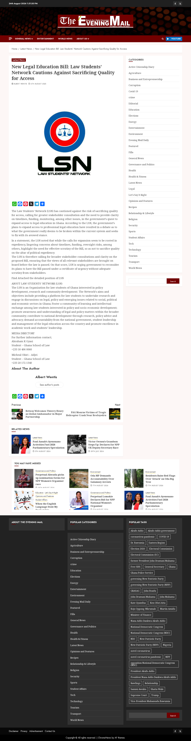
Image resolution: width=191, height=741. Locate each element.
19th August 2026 (46, 488)
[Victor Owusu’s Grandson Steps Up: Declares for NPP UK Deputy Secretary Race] (76, 444)
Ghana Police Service (142, 572)
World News (65, 38)
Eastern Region (157, 542)
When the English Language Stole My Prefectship (47, 507)
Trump (155, 695)
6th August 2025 (38, 84)
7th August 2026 (100, 486)
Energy (132, 121)
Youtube (176, 38)
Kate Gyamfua (138, 602)
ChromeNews (104, 737)
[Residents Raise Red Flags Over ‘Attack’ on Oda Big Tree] (133, 478)
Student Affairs (137, 237)
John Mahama (167, 596)
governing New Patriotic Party (147, 578)
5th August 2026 (42, 451)
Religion (133, 219)
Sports (132, 231)
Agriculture (135, 73)
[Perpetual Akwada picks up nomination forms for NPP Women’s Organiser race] (23, 478)
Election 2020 (138, 548)
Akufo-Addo (137, 530)
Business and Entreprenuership (145, 79)
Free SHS (135, 566)
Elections (133, 115)
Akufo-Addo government (161, 530)
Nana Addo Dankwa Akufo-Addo (148, 620)
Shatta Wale (157, 689)
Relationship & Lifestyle (141, 213)
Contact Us (50, 731)
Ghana (172, 566)
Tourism (133, 255)
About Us (82, 38)
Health (132, 170)
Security (133, 225)
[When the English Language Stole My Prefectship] (23, 500)
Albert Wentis (20, 84)
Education (134, 109)
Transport (134, 261)
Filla (131, 152)
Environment (136, 134)
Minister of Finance (141, 614)
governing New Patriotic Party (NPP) (150, 584)
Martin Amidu (167, 608)
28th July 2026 (97, 451)
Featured (133, 146)
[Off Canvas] (10, 38)
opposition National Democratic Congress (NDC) (153, 664)
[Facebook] (175, 3)
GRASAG (135, 590)
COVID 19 (164, 536)
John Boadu (150, 590)
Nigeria (167, 644)
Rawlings (135, 683)
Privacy (24, 731)
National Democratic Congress (147, 626)
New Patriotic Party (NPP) (145, 644)
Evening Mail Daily (139, 140)
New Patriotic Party (150, 638)
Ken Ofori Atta (157, 602)
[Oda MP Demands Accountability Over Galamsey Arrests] (78, 478)
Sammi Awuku (138, 689)
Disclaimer (13, 731)
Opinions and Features (141, 200)
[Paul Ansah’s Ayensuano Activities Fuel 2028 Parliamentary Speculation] (21, 444)
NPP (167, 656)
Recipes (133, 207)
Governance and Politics (141, 164)
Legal (132, 188)
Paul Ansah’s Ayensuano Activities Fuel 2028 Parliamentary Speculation (48, 444)
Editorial (133, 103)
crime (132, 97)
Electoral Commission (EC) (145, 554)
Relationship (151, 683)
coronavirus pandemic (143, 536)
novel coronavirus (140, 650)
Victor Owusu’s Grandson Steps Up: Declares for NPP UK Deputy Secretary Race (104, 444)
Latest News (19, 60)
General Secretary (154, 566)
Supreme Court (139, 695)
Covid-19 (133, 91)
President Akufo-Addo (142, 671)
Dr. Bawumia (137, 542)
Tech (131, 243)
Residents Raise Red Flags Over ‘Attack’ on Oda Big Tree (160, 478)
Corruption (135, 85)
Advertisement (36, 731)
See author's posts (49, 385)
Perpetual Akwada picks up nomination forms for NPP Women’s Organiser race (50, 479)
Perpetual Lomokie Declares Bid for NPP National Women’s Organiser (102, 501)
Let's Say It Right (138, 194)
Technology (135, 249)
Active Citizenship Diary (141, 66)
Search (173, 281)
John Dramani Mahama (143, 596)
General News (23, 38)
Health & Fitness (137, 176)
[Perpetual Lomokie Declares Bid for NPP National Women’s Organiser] (78, 500)
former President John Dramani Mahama (153, 560)
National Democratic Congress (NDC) (150, 632)
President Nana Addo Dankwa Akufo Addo (153, 677)
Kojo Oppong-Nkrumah (143, 608)
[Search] (162, 39)
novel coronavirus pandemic (146, 656)
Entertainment (45, 38)
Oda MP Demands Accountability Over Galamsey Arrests (102, 478)
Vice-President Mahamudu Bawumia (150, 701)
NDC (133, 638)
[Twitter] (180, 3)
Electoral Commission (160, 548)
